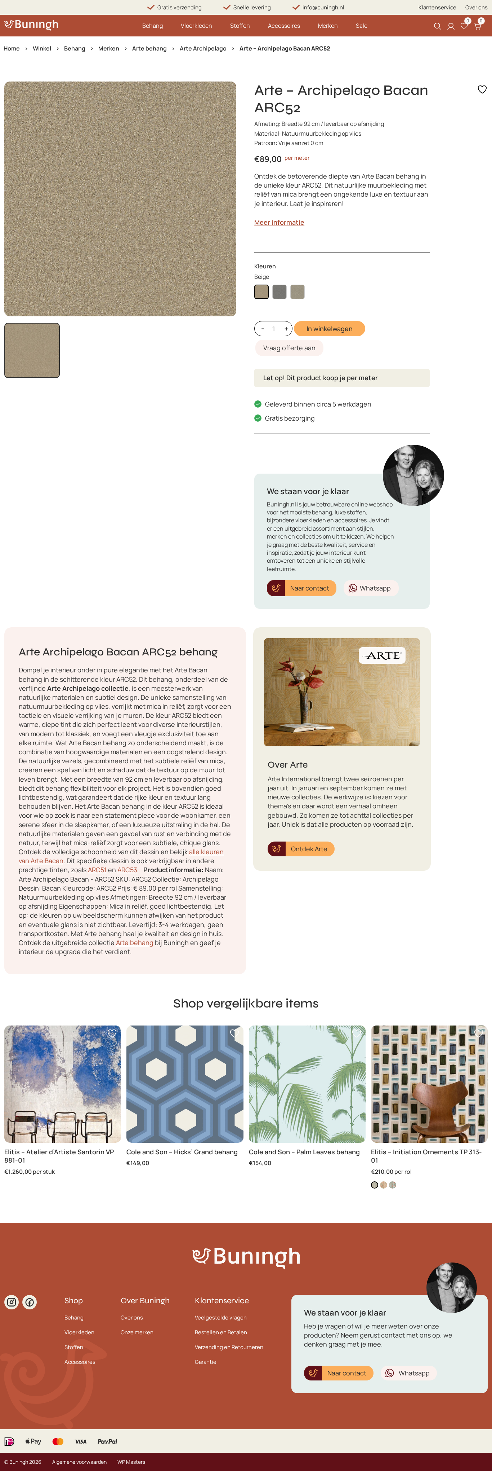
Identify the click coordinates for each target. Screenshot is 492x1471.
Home (12, 48)
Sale (361, 26)
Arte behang (149, 48)
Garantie (205, 1362)
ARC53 (127, 869)
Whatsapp (375, 588)
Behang (152, 26)
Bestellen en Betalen (221, 1332)
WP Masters (131, 1461)
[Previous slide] (16, 199)
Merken (328, 26)
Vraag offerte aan (289, 347)
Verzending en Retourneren (229, 1347)
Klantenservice (437, 7)
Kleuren (265, 266)
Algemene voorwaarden (79, 1461)
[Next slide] (225, 199)
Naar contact (309, 588)
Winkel (42, 48)
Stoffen (240, 26)
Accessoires (284, 26)
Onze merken (137, 1332)
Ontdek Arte (309, 848)
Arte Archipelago (203, 48)
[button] (32, 350)
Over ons (476, 7)
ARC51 (97, 869)
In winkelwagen (330, 328)
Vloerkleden (196, 26)
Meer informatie (279, 222)
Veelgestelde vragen (221, 1317)
